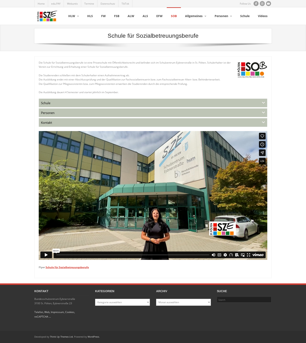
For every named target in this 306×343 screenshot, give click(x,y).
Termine (89, 3)
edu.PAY (56, 3)
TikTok (125, 3)
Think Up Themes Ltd (61, 336)
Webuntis (72, 3)
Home (41, 3)
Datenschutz (108, 3)
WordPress (93, 336)
